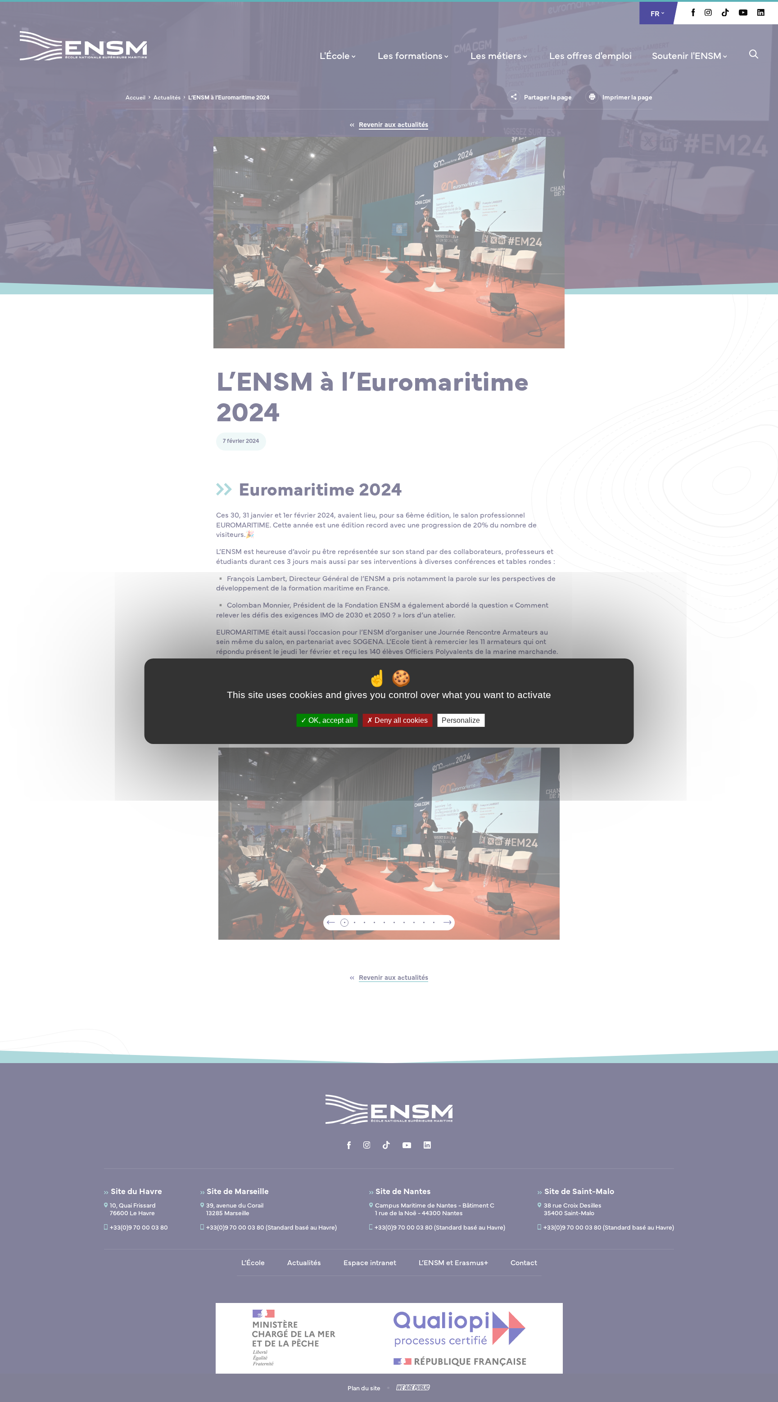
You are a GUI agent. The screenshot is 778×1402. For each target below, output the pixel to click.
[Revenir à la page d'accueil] (83, 57)
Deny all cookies (400, 720)
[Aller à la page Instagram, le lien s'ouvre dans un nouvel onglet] (708, 13)
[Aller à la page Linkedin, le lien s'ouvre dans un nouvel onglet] (760, 13)
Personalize (461, 720)
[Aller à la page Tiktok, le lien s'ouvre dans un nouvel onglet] (725, 13)
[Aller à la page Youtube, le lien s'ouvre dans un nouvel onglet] (743, 13)
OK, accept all (330, 720)
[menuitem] (338, 55)
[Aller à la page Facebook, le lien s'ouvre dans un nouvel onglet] (693, 13)
